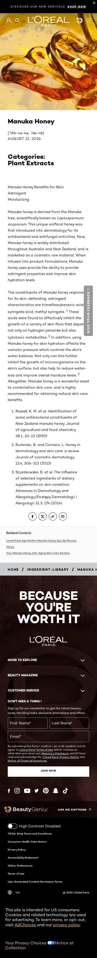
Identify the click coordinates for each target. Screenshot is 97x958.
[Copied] (53, 516)
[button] (88, 311)
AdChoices (25, 924)
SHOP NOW (77, 6)
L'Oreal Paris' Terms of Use (36, 749)
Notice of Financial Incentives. (27, 760)
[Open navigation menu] (89, 20)
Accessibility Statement (23, 857)
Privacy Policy (17, 849)
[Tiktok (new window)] (65, 791)
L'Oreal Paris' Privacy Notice (61, 756)
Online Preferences (20, 865)
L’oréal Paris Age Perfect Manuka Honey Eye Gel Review (41, 540)
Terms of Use (16, 873)
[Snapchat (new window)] (55, 791)
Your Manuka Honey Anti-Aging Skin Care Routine (38, 552)
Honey (10, 546)
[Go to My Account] (9, 20)
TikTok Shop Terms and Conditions (30, 833)
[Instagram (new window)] (17, 791)
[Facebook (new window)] (9, 791)
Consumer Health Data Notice (27, 841)
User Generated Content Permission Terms (35, 881)
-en (17, 892)
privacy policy (66, 924)
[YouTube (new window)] (27, 791)
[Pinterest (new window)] (46, 791)
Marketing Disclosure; (55, 753)
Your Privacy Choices (26, 942)
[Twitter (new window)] (36, 791)
